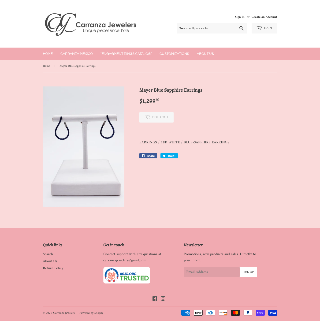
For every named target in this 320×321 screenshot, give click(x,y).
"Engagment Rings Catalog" (126, 54)
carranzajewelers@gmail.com (124, 260)
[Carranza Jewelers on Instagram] (163, 299)
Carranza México (76, 54)
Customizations (174, 54)
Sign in (240, 17)
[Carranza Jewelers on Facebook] (154, 299)
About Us (205, 54)
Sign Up (248, 272)
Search (48, 254)
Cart (267, 28)
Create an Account (264, 17)
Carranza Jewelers (64, 313)
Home (48, 54)
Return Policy (53, 268)
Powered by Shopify (91, 313)
